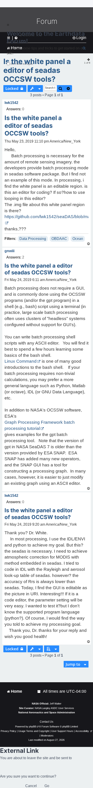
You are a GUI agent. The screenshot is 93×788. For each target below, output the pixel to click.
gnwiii (9, 251)
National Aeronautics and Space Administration (46, 712)
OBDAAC (59, 239)
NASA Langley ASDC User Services (54, 708)
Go (46, 786)
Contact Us (46, 721)
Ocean (77, 239)
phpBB (32, 726)
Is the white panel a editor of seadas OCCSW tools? (37, 70)
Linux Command (21, 361)
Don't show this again (22, 64)
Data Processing (32, 239)
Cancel (31, 786)
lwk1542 (11, 103)
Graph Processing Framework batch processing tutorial (40, 425)
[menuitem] (39, 691)
